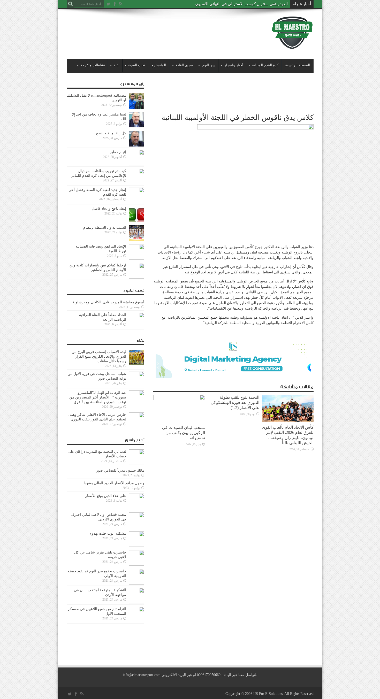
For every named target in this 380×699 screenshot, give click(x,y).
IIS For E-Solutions (268, 694)
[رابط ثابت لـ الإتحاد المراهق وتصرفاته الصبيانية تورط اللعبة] (136, 258)
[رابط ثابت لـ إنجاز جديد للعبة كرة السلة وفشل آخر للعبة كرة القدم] (136, 202)
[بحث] (70, 4)
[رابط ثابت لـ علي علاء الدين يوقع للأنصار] (136, 508)
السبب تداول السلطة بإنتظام (104, 227)
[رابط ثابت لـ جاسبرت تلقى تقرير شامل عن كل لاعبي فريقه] (136, 564)
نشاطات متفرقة (93, 65)
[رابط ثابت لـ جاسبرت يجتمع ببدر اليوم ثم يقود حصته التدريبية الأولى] (136, 583)
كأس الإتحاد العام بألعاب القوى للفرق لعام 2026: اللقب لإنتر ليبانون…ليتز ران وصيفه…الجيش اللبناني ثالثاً (288, 435)
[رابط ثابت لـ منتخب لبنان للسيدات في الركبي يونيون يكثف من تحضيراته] (179, 399)
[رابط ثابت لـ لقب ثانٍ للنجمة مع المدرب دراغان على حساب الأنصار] (136, 464)
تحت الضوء (136, 65)
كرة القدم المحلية (265, 65)
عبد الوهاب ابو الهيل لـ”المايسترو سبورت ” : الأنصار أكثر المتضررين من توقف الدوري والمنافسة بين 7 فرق (97, 397)
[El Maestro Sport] (292, 46)
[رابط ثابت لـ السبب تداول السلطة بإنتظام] (136, 240)
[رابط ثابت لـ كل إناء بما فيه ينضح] (136, 145)
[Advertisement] (161, 29)
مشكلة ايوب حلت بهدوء (108, 533)
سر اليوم (208, 65)
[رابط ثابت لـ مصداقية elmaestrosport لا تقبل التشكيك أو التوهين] (136, 108)
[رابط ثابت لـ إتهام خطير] (136, 164)
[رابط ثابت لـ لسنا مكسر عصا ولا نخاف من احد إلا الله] (136, 126)
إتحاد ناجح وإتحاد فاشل (109, 209)
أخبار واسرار (233, 65)
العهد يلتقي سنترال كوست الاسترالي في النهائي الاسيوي (241, 4)
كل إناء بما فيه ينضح (111, 133)
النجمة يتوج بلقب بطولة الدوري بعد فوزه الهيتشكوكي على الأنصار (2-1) (235, 402)
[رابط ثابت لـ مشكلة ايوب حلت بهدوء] (136, 546)
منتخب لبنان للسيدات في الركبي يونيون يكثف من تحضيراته (183, 432)
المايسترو (159, 65)
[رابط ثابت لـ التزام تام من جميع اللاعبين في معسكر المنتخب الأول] (136, 621)
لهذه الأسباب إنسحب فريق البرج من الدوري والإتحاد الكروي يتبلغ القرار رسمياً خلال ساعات (99, 356)
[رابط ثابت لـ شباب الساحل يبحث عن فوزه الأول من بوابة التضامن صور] (136, 386)
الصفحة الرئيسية (297, 65)
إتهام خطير (118, 152)
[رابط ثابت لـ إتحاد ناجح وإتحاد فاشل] (136, 221)
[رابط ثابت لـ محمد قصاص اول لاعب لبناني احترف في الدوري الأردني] (136, 527)
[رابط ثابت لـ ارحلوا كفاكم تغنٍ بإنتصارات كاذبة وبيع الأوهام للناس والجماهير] (136, 277)
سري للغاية (184, 65)
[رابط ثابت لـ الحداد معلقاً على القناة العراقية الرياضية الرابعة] (136, 327)
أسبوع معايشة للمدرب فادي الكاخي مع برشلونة (106, 302)
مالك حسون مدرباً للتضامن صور (120, 470)
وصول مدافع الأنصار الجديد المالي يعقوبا (114, 483)
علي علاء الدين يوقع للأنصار (105, 496)
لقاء (116, 65)
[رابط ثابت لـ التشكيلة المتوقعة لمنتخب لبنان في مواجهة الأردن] (136, 602)
